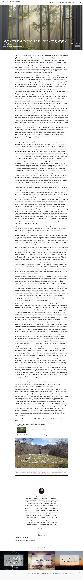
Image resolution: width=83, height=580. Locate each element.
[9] (58, 331)
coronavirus (32, 472)
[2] (66, 81)
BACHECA (49, 2)
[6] (58, 187)
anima (21, 472)
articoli (23, 472)
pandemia (60, 472)
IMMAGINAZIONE (32, 471)
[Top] (79, 577)
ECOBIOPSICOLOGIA (26, 471)
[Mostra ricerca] (80, 2)
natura (53, 472)
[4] (55, 132)
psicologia (64, 472)
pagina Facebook (52, 418)
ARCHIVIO (69, 2)
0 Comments (9, 46)
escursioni (47, 472)
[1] (61, 55)
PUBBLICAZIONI (64, 471)
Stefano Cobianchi (18, 46)
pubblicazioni (40, 473)
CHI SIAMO (54, 2)
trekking (45, 473)
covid (36, 472)
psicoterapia (35, 473)
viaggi (48, 473)
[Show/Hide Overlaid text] (79, 46)
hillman (50, 472)
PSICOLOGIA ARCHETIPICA (11, 2)
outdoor (57, 472)
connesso (22, 540)
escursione (43, 472)
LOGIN (73, 2)
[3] (64, 110)
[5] (36, 136)
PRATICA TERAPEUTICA (41, 471)
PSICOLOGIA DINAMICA (57, 471)
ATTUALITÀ (20, 471)
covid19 (39, 472)
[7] (53, 261)
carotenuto (28, 472)
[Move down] (76, 46)
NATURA (36, 471)
